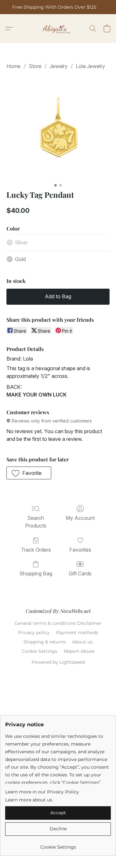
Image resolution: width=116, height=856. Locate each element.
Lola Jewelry (90, 66)
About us (82, 642)
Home (13, 66)
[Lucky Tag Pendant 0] (58, 128)
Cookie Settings (39, 651)
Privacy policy (34, 632)
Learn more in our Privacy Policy (42, 792)
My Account (80, 518)
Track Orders (36, 549)
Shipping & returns (45, 642)
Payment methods (77, 632)
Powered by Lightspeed (58, 662)
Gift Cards (80, 573)
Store (35, 66)
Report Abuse (79, 651)
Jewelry (59, 66)
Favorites (80, 549)
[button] (58, 28)
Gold (20, 259)
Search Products (35, 522)
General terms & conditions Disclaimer (58, 623)
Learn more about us (28, 800)
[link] (58, 844)
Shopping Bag (35, 573)
